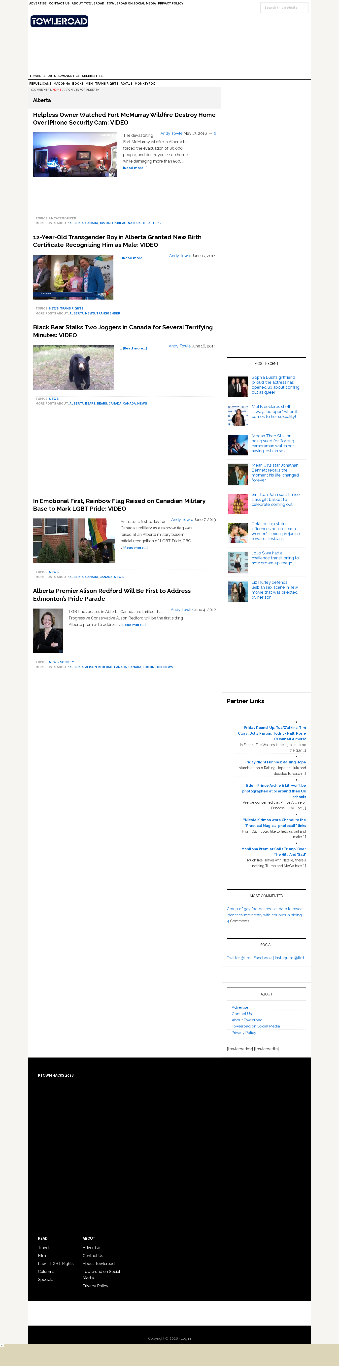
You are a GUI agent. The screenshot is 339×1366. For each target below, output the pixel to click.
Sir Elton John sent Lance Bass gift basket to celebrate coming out (276, 499)
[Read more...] (135, 168)
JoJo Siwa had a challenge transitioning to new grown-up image (275, 557)
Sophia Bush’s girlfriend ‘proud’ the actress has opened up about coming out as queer (276, 385)
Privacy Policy (244, 1032)
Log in (186, 1338)
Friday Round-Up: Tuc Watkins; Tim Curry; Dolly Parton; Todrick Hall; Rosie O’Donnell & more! (272, 733)
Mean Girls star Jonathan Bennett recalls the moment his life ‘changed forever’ (275, 472)
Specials (45, 1279)
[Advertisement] (266, 298)
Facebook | (264, 958)
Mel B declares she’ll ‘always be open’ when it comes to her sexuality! (275, 411)
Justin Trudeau (113, 223)
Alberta (76, 223)
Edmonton (152, 667)
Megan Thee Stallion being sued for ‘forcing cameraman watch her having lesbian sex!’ (273, 443)
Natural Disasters (144, 223)
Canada (91, 223)
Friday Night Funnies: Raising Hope (275, 762)
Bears (90, 403)
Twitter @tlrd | (240, 958)
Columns (46, 1271)
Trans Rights (71, 308)
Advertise (240, 1007)
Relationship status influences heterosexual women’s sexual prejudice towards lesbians (276, 531)
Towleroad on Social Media (256, 1026)
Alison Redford (98, 667)
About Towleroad (247, 1020)
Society (67, 662)
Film (42, 1255)
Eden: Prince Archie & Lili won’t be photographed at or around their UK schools (274, 791)
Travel (43, 1247)
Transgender (108, 313)
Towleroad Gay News (171, 21)
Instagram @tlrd (289, 958)
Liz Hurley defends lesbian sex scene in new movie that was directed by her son (275, 590)
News (54, 308)
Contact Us (242, 1014)
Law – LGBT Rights (56, 1263)
